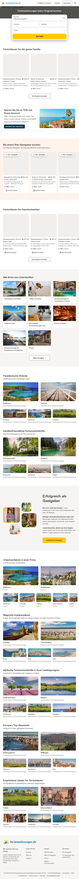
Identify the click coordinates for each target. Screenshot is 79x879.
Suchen (39, 36)
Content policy (33, 876)
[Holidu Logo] (11, 3)
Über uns (29, 855)
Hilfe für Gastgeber (50, 855)
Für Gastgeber (66, 852)
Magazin (28, 858)
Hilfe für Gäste (48, 852)
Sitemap (42, 876)
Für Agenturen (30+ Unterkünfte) (68, 856)
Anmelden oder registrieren (14, 126)
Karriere (28, 852)
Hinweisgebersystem (53, 876)
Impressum (65, 873)
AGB (72, 873)
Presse (46, 858)
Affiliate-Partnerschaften (49, 862)
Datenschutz (23, 876)
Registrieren (67, 3)
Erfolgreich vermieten (44, 3)
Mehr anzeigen (38, 358)
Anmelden (57, 3)
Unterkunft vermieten (54, 540)
